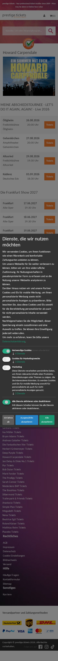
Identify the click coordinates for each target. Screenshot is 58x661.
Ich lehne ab (8, 420)
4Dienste (18, 353)
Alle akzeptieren (47, 420)
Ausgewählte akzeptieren (26, 420)
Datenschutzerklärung (13, 341)
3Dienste (18, 362)
